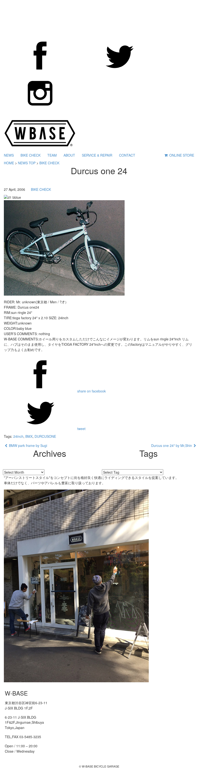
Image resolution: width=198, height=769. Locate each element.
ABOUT (69, 155)
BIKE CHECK (31, 155)
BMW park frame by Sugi (27, 445)
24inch (18, 436)
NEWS (9, 155)
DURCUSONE (45, 436)
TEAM (52, 155)
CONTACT (127, 155)
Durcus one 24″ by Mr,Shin (172, 445)
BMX (29, 436)
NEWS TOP (26, 162)
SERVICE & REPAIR (97, 155)
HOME (9, 162)
